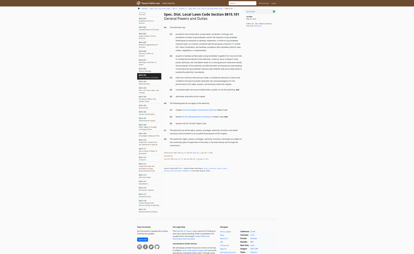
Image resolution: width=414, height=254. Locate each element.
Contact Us (224, 245)
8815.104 (147, 99)
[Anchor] (187, 27)
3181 (194, 153)
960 (191, 159)
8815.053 (149, 28)
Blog (222, 235)
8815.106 (147, 113)
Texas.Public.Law (150, 3)
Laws (252, 245)
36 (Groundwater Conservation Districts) (199, 110)
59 (233, 44)
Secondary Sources (228, 252)
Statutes (145, 9)
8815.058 (145, 70)
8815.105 (143, 106)
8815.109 (149, 134)
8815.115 (143, 182)
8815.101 (148, 76)
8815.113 (147, 167)
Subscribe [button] (143, 239)
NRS (252, 242)
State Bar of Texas (183, 231)
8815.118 (149, 203)
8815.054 (147, 36)
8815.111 (148, 151)
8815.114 (145, 176)
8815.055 (148, 44)
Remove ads (264, 3)
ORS (256, 249)
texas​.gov (257, 26)
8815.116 (146, 189)
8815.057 (147, 62)
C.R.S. (252, 235)
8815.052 (146, 20)
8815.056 (146, 53)
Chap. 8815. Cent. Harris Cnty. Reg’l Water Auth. (205, 9)
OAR (252, 249)
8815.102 (144, 82)
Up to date (250, 11)
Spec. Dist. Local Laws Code (160, 9)
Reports (223, 249)
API (221, 242)
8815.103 (149, 90)
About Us (224, 238)
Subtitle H (182, 9)
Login (273, 3)
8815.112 (142, 158)
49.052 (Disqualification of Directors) (197, 116)
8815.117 (145, 195)
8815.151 (148, 210)
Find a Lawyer (225, 231)
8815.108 (148, 127)
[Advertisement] (261, 64)
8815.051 (142, 13)
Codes (252, 231)
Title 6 (174, 9)
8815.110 (148, 142)
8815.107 (147, 119)
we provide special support (193, 250)
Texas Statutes (168, 3)
